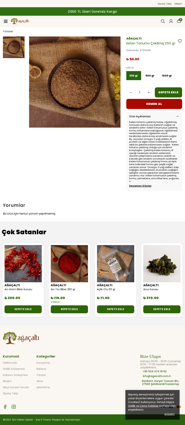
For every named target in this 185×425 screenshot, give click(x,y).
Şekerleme (43, 387)
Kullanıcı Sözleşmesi (15, 375)
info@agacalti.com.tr (157, 376)
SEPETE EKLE (168, 92)
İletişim (178, 3)
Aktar (39, 381)
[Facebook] (5, 407)
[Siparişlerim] (171, 21)
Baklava (41, 369)
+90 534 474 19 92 (154, 371)
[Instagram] (14, 407)
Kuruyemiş (43, 363)
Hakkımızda (10, 363)
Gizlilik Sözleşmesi (14, 369)
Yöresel (8, 31)
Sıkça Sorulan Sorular (16, 387)
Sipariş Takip (165, 3)
